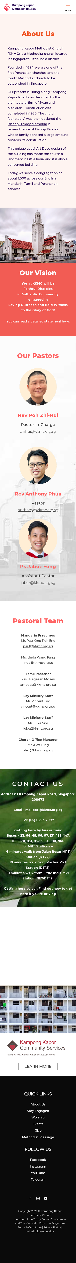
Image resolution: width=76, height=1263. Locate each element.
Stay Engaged (38, 1111)
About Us (38, 1104)
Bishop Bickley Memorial (27, 124)
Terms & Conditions (30, 1227)
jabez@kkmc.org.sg (38, 583)
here (65, 321)
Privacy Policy (52, 1227)
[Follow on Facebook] (30, 1198)
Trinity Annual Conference (50, 1219)
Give (38, 1130)
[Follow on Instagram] (38, 1198)
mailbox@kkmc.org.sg (44, 810)
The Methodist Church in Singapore (42, 1223)
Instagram (38, 1166)
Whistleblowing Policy (40, 1231)
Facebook (38, 1160)
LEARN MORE (38, 1066)
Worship (38, 1117)
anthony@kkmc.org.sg (38, 510)
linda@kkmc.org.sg (38, 663)
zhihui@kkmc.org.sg (38, 431)
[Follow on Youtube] (46, 1198)
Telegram (38, 1179)
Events (38, 1124)
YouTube (38, 1173)
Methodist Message (38, 1137)
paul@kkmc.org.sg (38, 646)
